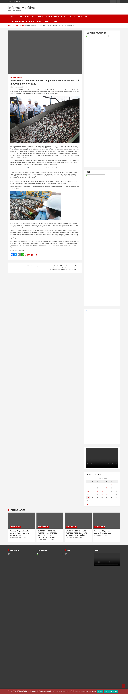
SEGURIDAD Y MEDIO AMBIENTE (56, 16)
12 (97, 491)
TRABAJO (72, 16)
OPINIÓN (39, 21)
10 (88, 491)
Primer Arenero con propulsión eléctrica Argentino (27, 266)
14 (106, 491)
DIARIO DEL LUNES (51, 21)
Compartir (31, 254)
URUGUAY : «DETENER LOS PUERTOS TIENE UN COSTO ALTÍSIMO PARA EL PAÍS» (76, 533)
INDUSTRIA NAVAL (38, 16)
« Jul (87, 504)
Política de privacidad (111, 691)
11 (92, 491)
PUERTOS (19, 16)
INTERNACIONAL (83, 16)
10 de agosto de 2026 (44, 539)
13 (102, 491)
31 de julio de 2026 (99, 535)
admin (25, 87)
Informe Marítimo (22, 8)
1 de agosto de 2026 (71, 537)
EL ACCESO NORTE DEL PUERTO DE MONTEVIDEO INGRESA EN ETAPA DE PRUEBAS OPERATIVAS (47, 534)
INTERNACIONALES (16, 77)
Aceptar (100, 691)
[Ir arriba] (123, 686)
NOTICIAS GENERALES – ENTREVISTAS (22, 21)
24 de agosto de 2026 (15, 537)
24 (88, 497)
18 (92, 494)
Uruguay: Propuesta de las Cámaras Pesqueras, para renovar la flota (20, 533)
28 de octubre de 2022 (16, 87)
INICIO (11, 16)
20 (102, 494)
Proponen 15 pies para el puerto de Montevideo (103, 532)
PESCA (27, 16)
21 (106, 494)
